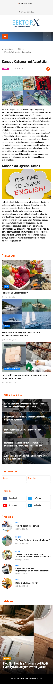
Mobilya (7, 658)
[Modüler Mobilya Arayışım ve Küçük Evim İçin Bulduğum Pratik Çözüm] (26, 639)
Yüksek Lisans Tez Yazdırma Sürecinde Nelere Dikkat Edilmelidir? (33, 555)
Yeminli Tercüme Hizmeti (27, 525)
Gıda (6, 286)
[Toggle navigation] (5, 36)
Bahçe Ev (18, 537)
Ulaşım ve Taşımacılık (12, 368)
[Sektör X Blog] (26, 23)
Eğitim (21, 49)
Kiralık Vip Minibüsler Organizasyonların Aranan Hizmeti (32, 569)
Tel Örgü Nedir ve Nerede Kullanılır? (32, 540)
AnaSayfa (9, 49)
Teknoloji (31, 478)
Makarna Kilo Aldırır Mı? (26, 582)
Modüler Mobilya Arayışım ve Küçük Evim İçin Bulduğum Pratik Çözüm (26, 665)
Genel (7, 326)
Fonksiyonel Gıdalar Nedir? (15, 292)
